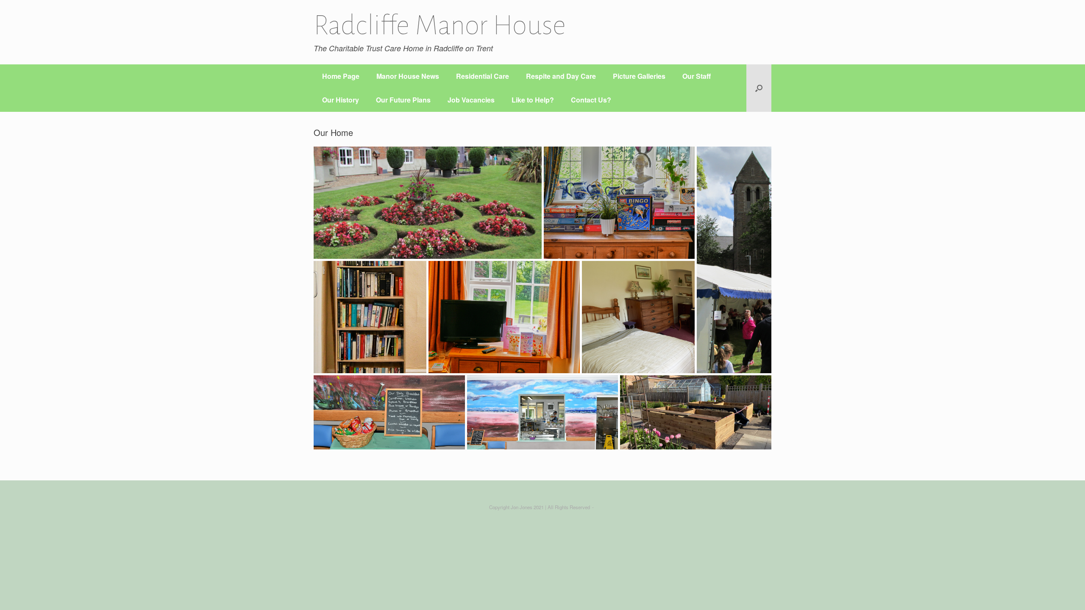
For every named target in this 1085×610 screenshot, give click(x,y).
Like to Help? (533, 100)
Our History (340, 100)
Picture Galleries (639, 76)
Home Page (340, 76)
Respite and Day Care (561, 76)
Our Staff (696, 76)
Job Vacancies (471, 100)
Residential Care (482, 76)
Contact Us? (591, 100)
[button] (758, 88)
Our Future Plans (403, 100)
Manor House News (407, 76)
